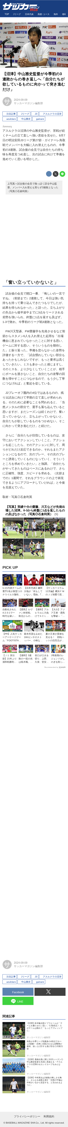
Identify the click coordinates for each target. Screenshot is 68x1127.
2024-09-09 (20, 99)
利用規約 (49, 1116)
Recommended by (51, 667)
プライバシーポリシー (27, 1116)
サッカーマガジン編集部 (28, 103)
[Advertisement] (34, 236)
